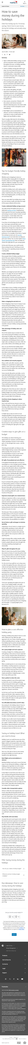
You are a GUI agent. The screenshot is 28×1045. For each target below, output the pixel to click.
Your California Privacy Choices (8, 1038)
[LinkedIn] (17, 979)
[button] (14, 868)
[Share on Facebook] (7, 54)
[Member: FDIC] (19, 1043)
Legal (3, 968)
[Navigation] (2, 2)
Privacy (11, 1037)
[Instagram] (5, 979)
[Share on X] (2, 54)
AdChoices (16, 1037)
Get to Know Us (6, 960)
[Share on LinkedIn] (4, 54)
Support (4, 973)
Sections (22, 6)
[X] (10, 979)
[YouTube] (22, 979)
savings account (11, 210)
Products (4, 955)
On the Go (5, 964)
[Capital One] (3, 946)
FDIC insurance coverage (14, 990)
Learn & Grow (5, 6)
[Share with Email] (9, 54)
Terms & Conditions (22, 1038)
